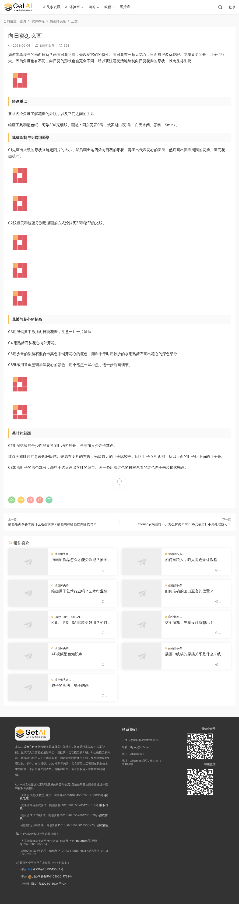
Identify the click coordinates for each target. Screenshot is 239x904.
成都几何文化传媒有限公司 (40, 746)
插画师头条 (46, 45)
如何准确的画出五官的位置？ (189, 591)
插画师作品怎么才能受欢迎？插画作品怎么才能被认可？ (81, 559)
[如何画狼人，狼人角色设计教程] (142, 561)
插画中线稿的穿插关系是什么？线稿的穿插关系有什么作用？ (195, 654)
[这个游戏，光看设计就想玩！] (142, 624)
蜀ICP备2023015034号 (48, 869)
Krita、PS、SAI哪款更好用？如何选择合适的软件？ (81, 622)
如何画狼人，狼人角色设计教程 (191, 559)
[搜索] (220, 7)
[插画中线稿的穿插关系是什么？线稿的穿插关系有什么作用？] (142, 656)
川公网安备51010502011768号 (52, 876)
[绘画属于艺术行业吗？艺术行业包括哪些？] (28, 593)
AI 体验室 (72, 7)
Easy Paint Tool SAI (67, 617)
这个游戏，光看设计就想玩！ (189, 622)
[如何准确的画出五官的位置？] (142, 593)
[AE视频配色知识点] (28, 656)
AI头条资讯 (51, 7)
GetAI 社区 (20, 7)
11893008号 (82, 841)
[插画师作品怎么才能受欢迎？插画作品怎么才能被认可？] (28, 561)
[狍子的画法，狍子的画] (28, 687)
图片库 (125, 7)
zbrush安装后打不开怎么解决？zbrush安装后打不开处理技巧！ (184, 524)
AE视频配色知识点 (66, 654)
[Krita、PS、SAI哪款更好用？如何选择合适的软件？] (28, 624)
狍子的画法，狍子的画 (70, 685)
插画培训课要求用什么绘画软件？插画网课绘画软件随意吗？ (52, 524)
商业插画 (173, 617)
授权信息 (103, 825)
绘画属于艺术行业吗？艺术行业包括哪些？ (81, 591)
